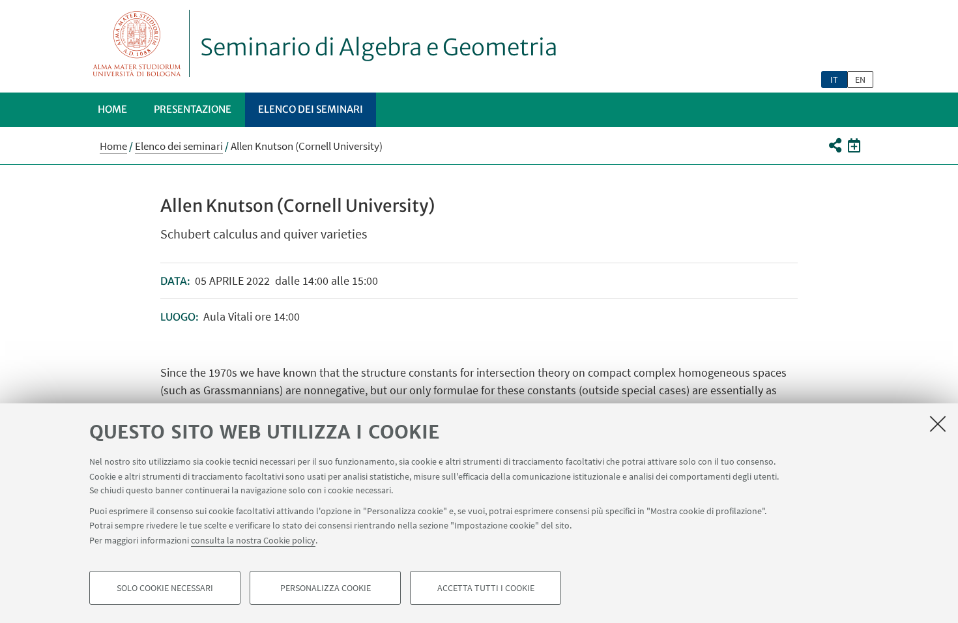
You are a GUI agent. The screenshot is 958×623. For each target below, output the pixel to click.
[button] (834, 145)
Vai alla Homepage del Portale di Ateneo (137, 43)
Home (112, 109)
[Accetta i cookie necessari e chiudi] (937, 423)
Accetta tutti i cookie (485, 588)
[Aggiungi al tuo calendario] (854, 145)
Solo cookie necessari (165, 588)
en (860, 79)
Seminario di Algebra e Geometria (379, 47)
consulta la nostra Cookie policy (253, 539)
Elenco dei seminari (310, 109)
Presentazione (192, 109)
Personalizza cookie (325, 588)
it (834, 79)
